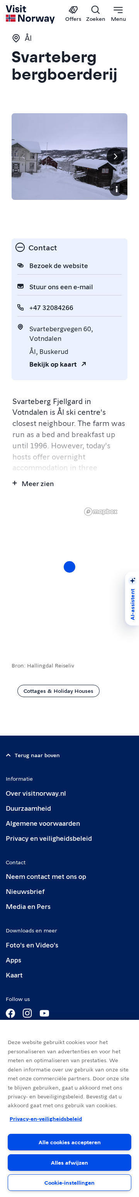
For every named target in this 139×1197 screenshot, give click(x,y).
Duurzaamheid (28, 807)
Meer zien (38, 483)
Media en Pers (28, 906)
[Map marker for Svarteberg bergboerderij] (69, 567)
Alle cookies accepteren (70, 1141)
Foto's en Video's (32, 944)
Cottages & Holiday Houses (58, 690)
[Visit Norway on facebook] (10, 1013)
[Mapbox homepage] (101, 511)
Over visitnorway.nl (36, 792)
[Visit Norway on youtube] (44, 1013)
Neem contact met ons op (46, 876)
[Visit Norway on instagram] (27, 1013)
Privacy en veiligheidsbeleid (49, 837)
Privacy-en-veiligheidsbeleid (46, 1118)
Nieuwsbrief (25, 891)
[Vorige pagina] (23, 156)
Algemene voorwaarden (43, 822)
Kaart (14, 974)
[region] (69, 574)
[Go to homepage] (31, 14)
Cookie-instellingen (69, 1182)
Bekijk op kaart (53, 363)
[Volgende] (115, 156)
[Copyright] (117, 189)
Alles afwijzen (69, 1162)
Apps (13, 959)
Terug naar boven (37, 754)
